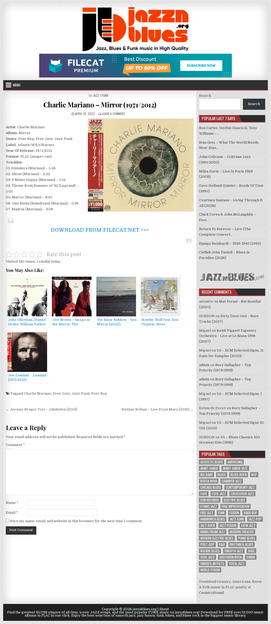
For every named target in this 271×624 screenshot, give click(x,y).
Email (12, 512)
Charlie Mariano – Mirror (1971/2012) (99, 104)
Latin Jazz (248, 525)
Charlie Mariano (37, 393)
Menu (16, 85)
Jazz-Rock (207, 525)
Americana (235, 461)
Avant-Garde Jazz (235, 468)
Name (12, 503)
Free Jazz (61, 393)
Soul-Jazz (207, 557)
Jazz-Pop (255, 519)
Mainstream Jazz (212, 531)
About (164, 609)
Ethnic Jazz (208, 506)
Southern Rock (230, 557)
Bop (254, 474)
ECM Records (209, 500)
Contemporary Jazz (240, 487)
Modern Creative (242, 531)
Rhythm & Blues (241, 544)
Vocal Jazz (237, 563)
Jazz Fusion (228, 525)
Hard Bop (250, 512)
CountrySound (211, 593)
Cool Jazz (219, 493)
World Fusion (210, 569)
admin (204, 365)
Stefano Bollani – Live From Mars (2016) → (157, 409)
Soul (251, 550)
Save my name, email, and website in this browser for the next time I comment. (76, 521)
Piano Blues (246, 538)
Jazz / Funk (100, 95)
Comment (15, 445)
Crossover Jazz (242, 493)
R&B (222, 544)
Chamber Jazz (232, 481)
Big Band (206, 474)
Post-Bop (99, 393)
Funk (221, 512)
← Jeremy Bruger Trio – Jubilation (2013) (41, 409)
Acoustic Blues (211, 461)
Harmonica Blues (212, 519)
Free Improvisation (235, 506)
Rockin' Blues (210, 550)
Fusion (234, 512)
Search (205, 96)
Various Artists (212, 563)
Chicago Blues (210, 487)
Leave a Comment (113, 113)
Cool (203, 493)
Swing (250, 557)
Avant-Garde (209, 468)
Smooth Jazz (233, 550)
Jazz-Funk (81, 393)
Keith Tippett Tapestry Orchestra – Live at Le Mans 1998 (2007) (227, 336)
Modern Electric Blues (216, 538)
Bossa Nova (208, 481)
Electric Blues (234, 500)
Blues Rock (239, 474)
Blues (222, 474)
